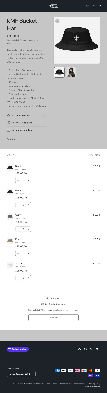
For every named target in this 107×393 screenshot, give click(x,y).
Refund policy (52, 384)
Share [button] (12, 138)
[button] (6, 6)
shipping (56, 310)
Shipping (23, 40)
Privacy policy (65, 384)
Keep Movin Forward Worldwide (32, 384)
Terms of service (80, 384)
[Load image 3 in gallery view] (71, 72)
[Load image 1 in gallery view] (59, 72)
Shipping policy (94, 384)
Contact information (92, 386)
